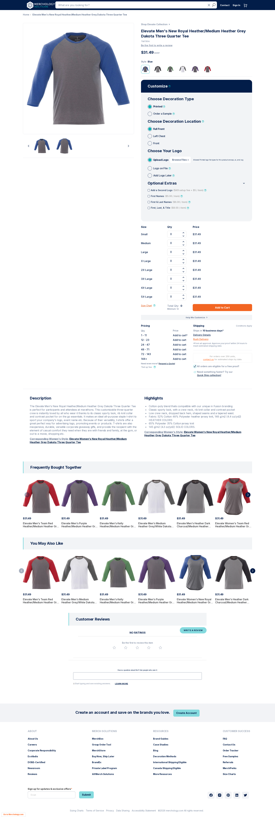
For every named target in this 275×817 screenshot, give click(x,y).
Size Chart (146, 305)
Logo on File (160, 168)
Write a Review (193, 630)
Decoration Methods (166, 756)
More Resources (164, 774)
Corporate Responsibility (43, 750)
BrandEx (98, 762)
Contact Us (231, 744)
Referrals (229, 762)
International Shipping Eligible (171, 762)
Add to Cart (222, 307)
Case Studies (162, 744)
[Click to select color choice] (145, 69)
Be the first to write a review (157, 45)
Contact (224, 5)
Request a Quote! (167, 363)
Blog (157, 750)
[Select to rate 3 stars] (137, 647)
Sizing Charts (77, 810)
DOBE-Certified (38, 762)
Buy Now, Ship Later (104, 756)
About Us (34, 738)
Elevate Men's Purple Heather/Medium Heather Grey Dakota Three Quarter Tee (79, 526)
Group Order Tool (103, 744)
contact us (208, 359)
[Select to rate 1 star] (114, 647)
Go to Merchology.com (13, 814)
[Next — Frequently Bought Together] (247, 494)
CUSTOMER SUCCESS (236, 731)
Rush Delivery (200, 339)
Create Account (186, 713)
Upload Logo (161, 159)
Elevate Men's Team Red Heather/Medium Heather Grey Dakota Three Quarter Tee (41, 526)
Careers (34, 744)
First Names (165, 196)
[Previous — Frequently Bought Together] (27, 494)
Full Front (159, 129)
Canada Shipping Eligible (168, 768)
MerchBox (99, 738)
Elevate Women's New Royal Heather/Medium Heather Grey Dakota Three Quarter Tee (78, 440)
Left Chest (159, 136)
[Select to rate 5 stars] (160, 647)
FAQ (226, 738)
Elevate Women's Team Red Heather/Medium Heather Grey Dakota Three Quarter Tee (233, 526)
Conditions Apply (244, 326)
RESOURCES (161, 731)
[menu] (43, 754)
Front (156, 143)
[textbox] (137, 676)
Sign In (236, 5)
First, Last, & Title (168, 207)
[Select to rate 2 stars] (125, 647)
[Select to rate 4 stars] (148, 647)
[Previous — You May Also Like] (21, 570)
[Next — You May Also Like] (252, 570)
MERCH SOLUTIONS (104, 731)
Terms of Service (95, 810)
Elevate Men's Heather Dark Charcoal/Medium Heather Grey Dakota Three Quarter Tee (193, 528)
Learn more (121, 684)
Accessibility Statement (144, 810)
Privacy (110, 810)
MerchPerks (231, 768)
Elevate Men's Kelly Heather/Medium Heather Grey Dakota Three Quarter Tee (118, 526)
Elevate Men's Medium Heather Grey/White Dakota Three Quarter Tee (154, 526)
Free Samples (232, 756)
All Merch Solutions (104, 774)
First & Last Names (169, 202)
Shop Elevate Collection (154, 24)
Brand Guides (162, 738)
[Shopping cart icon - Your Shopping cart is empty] (246, 9)
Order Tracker (232, 750)
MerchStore (100, 750)
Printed (157, 106)
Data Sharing (123, 810)
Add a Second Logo (177, 190)
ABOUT (32, 731)
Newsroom (35, 768)
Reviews (34, 774)
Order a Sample (162, 113)
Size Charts (231, 774)
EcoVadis (34, 756)
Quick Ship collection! (209, 375)
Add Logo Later (162, 175)
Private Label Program (106, 768)
